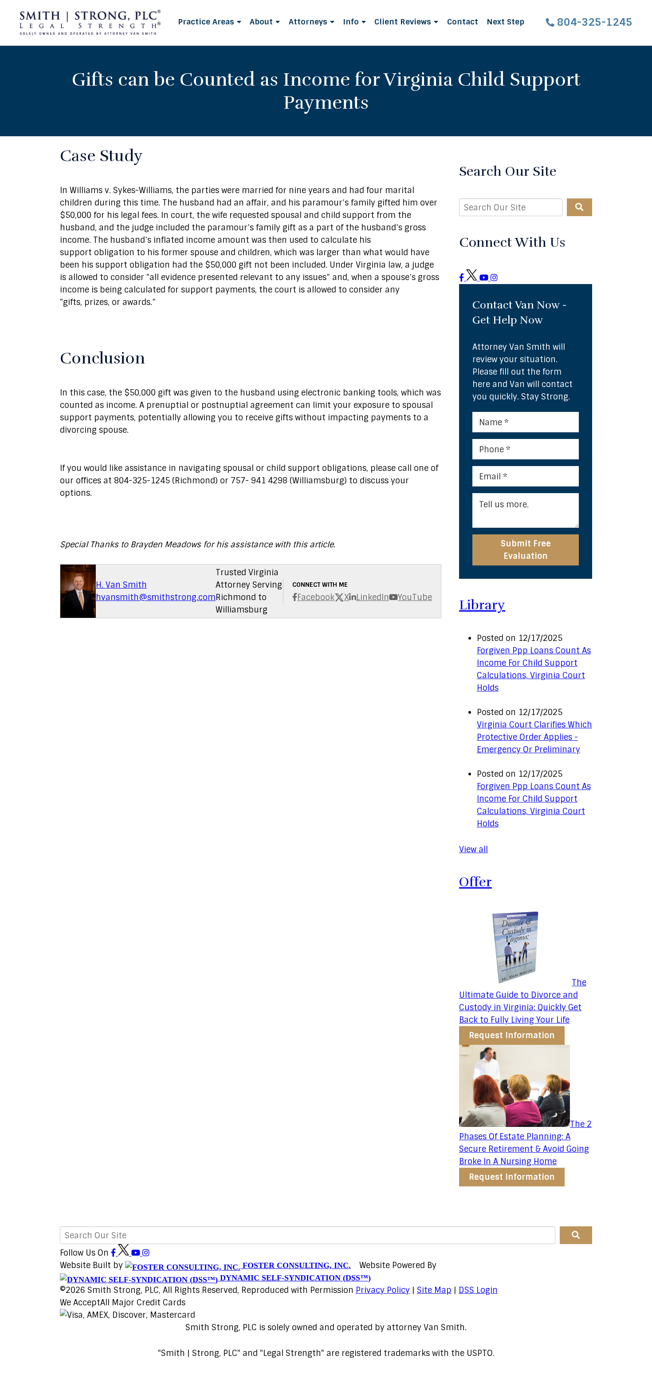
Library (482, 605)
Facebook (315, 597)
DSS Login (478, 1290)
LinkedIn (372, 597)
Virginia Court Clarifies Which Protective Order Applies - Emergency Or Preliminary (534, 737)
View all (473, 849)
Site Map (434, 1290)
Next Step (505, 22)
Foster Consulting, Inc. (295, 1265)
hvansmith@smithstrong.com (156, 597)
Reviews (403, 22)
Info (352, 22)
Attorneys (309, 22)
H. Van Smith (121, 585)
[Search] (579, 207)
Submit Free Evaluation (526, 549)
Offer (475, 882)
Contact (462, 22)
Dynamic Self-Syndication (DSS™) (294, 1277)
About (262, 22)
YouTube (415, 597)
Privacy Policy (383, 1290)
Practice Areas (207, 22)
